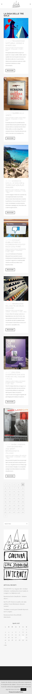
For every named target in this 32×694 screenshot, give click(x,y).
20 (5, 498)
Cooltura (16, 117)
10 (5, 491)
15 (5, 495)
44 (23, 512)
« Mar (5, 645)
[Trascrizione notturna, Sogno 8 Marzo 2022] (16, 28)
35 (5, 509)
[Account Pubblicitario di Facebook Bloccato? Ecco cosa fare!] (16, 228)
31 (10, 505)
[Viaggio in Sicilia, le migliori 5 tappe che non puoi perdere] (16, 161)
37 (14, 509)
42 (14, 512)
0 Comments (14, 49)
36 (10, 509)
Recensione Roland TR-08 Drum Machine (15, 306)
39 (23, 509)
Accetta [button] (23, 689)
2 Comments (17, 456)
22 (14, 498)
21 (10, 498)
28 (18, 502)
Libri (20, 117)
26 (10, 502)
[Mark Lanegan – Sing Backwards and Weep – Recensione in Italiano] (16, 424)
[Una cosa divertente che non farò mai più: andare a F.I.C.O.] (16, 352)
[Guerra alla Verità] (16, 93)
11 (9, 491)
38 (18, 509)
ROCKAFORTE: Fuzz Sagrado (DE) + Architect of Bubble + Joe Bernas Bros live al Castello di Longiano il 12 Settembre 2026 (16, 591)
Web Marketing (22, 249)
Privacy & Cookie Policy (16, 692)
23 (18, 498)
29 (23, 502)
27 (14, 502)
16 (10, 495)
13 (18, 491)
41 (10, 512)
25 (5, 502)
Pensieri (16, 47)
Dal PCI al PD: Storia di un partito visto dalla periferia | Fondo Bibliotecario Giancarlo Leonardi (15, 604)
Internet (16, 249)
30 (5, 505)
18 (18, 495)
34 (23, 505)
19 (23, 495)
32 (14, 505)
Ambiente (17, 189)
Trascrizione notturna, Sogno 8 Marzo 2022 (15, 43)
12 (14, 491)
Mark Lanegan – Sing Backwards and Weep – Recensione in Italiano (15, 448)
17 (14, 495)
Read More (10, 70)
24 (23, 498)
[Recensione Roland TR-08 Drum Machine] (16, 288)
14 (23, 491)
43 (18, 512)
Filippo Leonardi (9, 191)
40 (5, 512)
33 (18, 505)
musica (16, 310)
